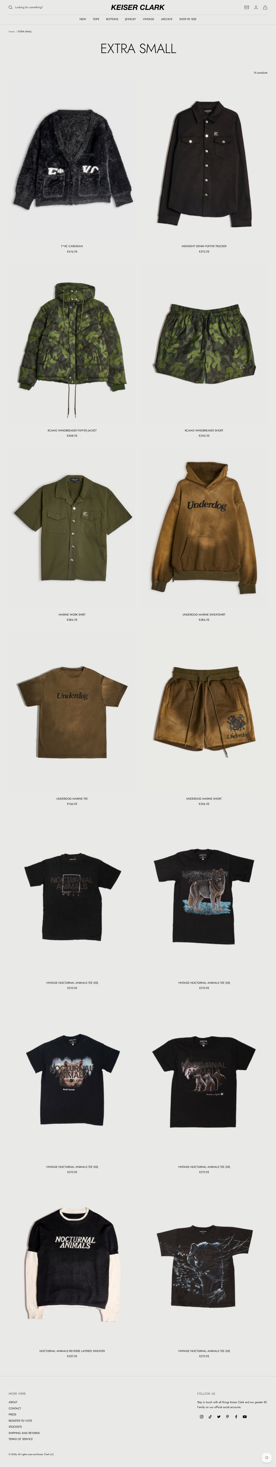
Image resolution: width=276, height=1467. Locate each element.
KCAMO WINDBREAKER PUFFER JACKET (72, 430)
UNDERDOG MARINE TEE (72, 799)
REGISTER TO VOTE (20, 1421)
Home (12, 31)
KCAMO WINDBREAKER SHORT (204, 430)
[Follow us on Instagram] (201, 1416)
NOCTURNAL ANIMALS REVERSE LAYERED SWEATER (72, 1351)
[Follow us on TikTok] (210, 1416)
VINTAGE (148, 19)
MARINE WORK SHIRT (72, 615)
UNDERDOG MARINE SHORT (204, 799)
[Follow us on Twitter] (219, 1416)
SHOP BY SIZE (187, 19)
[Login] (256, 7)
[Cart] (265, 7)
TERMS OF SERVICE (21, 1439)
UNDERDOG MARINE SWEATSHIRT (204, 615)
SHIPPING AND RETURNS (24, 1433)
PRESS (12, 1414)
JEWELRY (130, 19)
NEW (83, 19)
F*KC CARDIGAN (72, 246)
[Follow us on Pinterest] (227, 1416)
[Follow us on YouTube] (244, 1416)
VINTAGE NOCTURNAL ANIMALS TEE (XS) (72, 983)
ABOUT (13, 1402)
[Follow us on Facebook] (236, 1416)
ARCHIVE (166, 19)
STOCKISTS (15, 1427)
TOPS (96, 19)
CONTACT (15, 1408)
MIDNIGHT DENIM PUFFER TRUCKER (204, 246)
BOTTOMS (112, 19)
